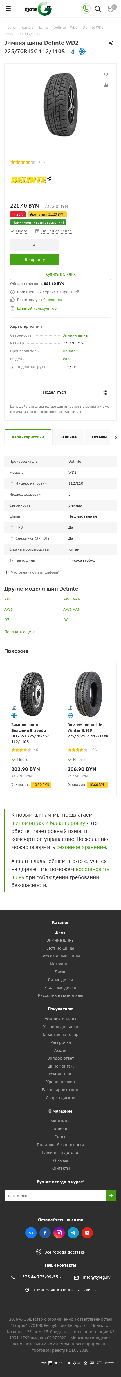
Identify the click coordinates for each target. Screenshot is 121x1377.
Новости (60, 1128)
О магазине (60, 1111)
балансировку (67, 823)
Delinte (69, 351)
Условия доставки (60, 1026)
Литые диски (60, 979)
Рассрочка (60, 1042)
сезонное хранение (81, 847)
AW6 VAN (71, 609)
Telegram (73, 1232)
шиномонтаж (27, 823)
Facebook (45, 1232)
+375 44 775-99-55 (39, 1277)
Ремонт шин (61, 1074)
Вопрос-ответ (60, 1058)
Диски (61, 971)
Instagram (59, 1232)
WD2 (67, 358)
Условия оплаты (60, 1018)
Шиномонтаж (60, 1066)
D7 (6, 619)
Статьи (60, 1136)
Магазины (60, 1121)
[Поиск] (98, 9)
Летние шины (60, 948)
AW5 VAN (71, 598)
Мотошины (60, 963)
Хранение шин (60, 1081)
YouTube (87, 1232)
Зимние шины (61, 940)
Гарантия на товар (61, 1034)
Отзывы (60, 1160)
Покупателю (60, 1008)
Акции (60, 1050)
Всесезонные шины (60, 956)
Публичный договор (61, 1152)
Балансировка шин (60, 1089)
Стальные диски (60, 987)
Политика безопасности (60, 1144)
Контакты (60, 1168)
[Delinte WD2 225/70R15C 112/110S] (60, 104)
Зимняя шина (75, 335)
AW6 (8, 609)
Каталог (60, 922)
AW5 (8, 598)
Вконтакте (31, 1232)
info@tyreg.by (96, 1277)
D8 (65, 619)
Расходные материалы (60, 995)
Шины (60, 932)
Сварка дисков (60, 1097)
